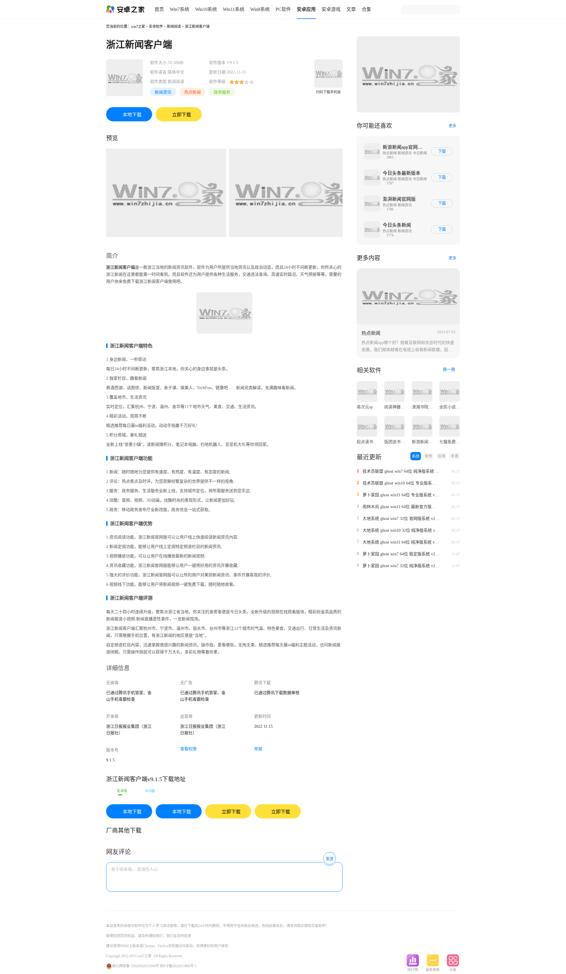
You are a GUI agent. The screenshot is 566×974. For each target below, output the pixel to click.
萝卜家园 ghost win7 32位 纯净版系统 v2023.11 (401, 566)
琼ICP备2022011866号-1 (178, 966)
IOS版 (150, 791)
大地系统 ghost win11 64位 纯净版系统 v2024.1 (401, 542)
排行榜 (412, 970)
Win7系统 (179, 9)
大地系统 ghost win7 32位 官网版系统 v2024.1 (401, 518)
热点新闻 (192, 92)
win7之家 (138, 27)
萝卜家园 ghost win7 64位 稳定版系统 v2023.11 (401, 554)
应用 (441, 456)
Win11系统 (233, 9)
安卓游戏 (331, 9)
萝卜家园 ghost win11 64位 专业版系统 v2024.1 (401, 495)
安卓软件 (156, 27)
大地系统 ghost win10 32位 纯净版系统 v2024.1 (401, 530)
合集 (366, 9)
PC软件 (283, 9)
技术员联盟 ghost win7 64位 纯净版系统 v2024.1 (401, 471)
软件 (428, 456)
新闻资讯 (163, 92)
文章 (351, 9)
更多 (452, 125)
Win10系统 (206, 9)
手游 (454, 456)
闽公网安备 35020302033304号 (135, 966)
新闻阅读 (174, 27)
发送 (329, 858)
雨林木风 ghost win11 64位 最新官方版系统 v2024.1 (401, 507)
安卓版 (122, 791)
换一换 (449, 369)
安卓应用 (306, 9)
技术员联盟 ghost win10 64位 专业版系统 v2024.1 (401, 483)
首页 (159, 9)
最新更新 (433, 970)
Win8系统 (260, 9)
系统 (415, 456)
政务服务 (222, 92)
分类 (452, 970)
